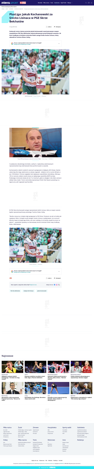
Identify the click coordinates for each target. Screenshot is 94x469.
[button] (46, 2)
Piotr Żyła (35, 433)
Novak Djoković (36, 451)
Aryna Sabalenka (36, 449)
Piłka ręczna (22, 440)
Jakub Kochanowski (41, 291)
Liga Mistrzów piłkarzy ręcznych (24, 442)
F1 (48, 442)
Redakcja (80, 440)
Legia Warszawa (6, 431)
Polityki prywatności (41, 463)
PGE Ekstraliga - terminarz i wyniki (24, 430)
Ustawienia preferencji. (49, 463)
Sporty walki (66, 427)
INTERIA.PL (62, 463)
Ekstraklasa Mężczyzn (18, 8)
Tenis (35, 440)
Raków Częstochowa (7, 433)
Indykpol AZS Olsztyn (29, 291)
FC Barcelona (5, 436)
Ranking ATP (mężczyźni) (38, 444)
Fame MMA (64, 430)
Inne (64, 440)
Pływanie (64, 451)
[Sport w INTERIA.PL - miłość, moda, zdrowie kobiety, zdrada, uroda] (14, 3)
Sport (7, 8)
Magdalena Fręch (36, 447)
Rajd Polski (50, 445)
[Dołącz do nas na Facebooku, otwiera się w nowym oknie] (54, 284)
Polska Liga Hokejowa (7, 445)
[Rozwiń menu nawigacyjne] (91, 2)
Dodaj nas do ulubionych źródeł (28, 44)
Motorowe (51, 440)
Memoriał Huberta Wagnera (82, 433)
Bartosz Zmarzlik (21, 435)
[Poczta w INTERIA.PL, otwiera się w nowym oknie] (88, 2)
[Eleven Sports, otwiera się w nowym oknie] (23, 3)
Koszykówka (52, 427)
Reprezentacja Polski (7, 444)
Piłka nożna (7, 427)
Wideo (63, 444)
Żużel (20, 427)
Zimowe (35, 427)
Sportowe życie (65, 445)
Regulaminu (32, 463)
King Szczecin (50, 433)
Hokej (5, 440)
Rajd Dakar (50, 444)
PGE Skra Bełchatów (15, 291)
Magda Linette (36, 445)
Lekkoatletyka (65, 447)
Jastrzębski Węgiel (80, 435)
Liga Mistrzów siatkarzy (82, 430)
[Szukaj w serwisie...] (86, 2)
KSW (63, 433)
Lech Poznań (5, 435)
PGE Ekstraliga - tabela (22, 431)
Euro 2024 (5, 430)
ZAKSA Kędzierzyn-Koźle (82, 436)
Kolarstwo (64, 449)
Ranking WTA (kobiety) (37, 442)
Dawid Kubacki (36, 430)
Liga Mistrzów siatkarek (82, 431)
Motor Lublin (20, 436)
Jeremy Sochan (51, 431)
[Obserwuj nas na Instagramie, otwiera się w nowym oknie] (57, 284)
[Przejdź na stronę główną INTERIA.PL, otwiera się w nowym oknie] (6, 3)
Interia (3, 8)
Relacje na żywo (65, 442)
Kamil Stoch (35, 431)
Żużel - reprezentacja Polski (23, 433)
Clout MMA (64, 431)
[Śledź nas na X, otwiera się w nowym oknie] (59, 284)
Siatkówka (11, 8)
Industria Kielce (21, 445)
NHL (4, 442)
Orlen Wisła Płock (21, 444)
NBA (48, 430)
